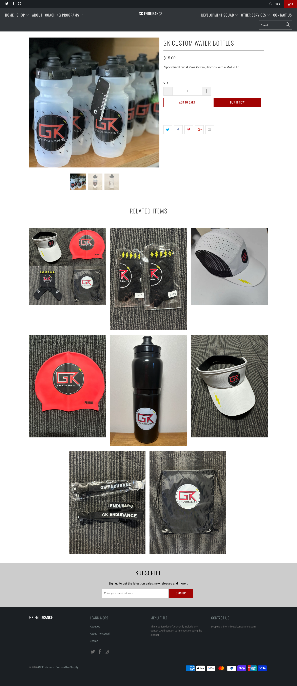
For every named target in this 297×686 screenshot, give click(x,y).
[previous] (36, 106)
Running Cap (229, 266)
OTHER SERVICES (254, 15)
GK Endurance (150, 13)
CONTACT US (282, 15)
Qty (166, 82)
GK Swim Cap (67, 386)
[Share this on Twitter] (167, 129)
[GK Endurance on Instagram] (19, 4)
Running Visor (229, 386)
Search (94, 640)
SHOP (21, 15)
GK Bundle (67, 266)
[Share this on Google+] (199, 129)
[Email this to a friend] (209, 129)
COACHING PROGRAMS (62, 15)
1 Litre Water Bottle (148, 391)
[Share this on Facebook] (178, 129)
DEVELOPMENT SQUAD (218, 15)
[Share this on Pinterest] (188, 129)
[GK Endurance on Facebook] (13, 4)
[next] (152, 106)
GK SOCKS (148, 279)
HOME (9, 15)
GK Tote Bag (188, 502)
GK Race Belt (107, 502)
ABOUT (37, 15)
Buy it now (237, 102)
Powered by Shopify (67, 667)
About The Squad (100, 633)
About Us (95, 626)
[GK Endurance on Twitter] (6, 4)
